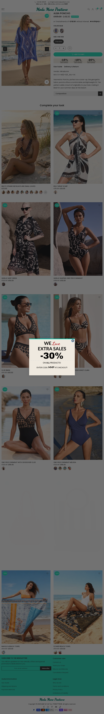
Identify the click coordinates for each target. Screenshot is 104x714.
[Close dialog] (73, 340)
